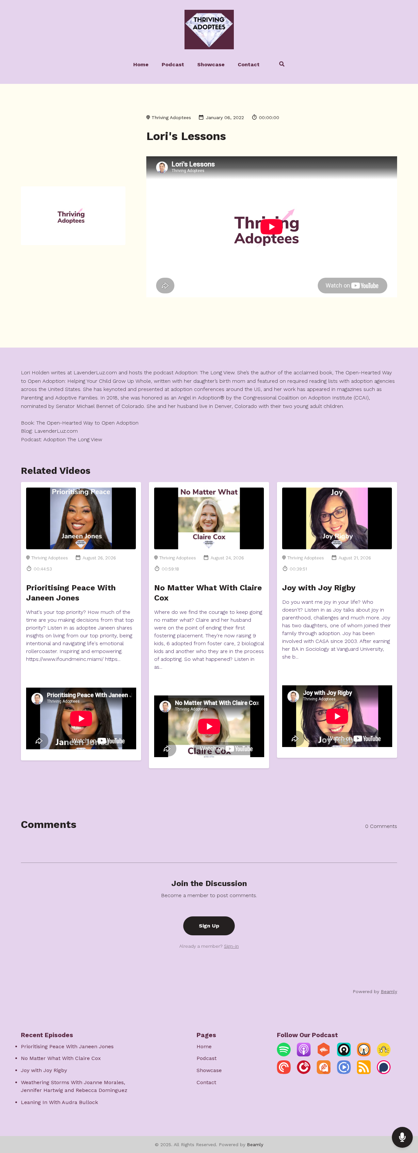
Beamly (255, 1144)
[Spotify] (284, 1055)
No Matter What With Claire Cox (61, 1058)
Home (141, 64)
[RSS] (364, 1072)
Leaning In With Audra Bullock (59, 1102)
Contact (249, 64)
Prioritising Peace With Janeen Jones (67, 1046)
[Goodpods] (384, 1055)
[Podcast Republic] (344, 1072)
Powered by (375, 991)
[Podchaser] (384, 1072)
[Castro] (344, 1055)
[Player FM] (304, 1072)
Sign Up (209, 926)
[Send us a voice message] (402, 1137)
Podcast (173, 64)
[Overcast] (364, 1055)
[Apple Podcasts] (304, 1055)
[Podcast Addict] (323, 1072)
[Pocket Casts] (284, 1072)
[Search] (278, 65)
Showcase (211, 64)
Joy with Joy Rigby (319, 587)
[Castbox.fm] (323, 1055)
